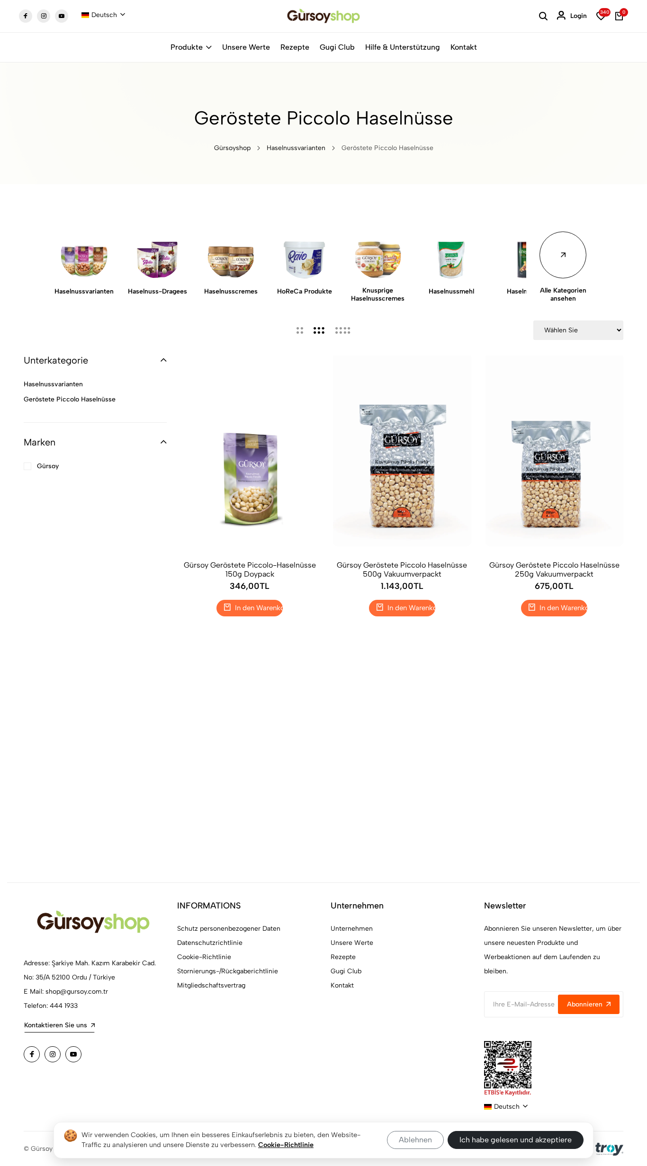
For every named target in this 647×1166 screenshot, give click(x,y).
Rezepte (294, 47)
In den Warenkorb (258, 608)
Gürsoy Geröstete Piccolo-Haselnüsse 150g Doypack (250, 570)
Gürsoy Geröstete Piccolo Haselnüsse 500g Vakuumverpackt (402, 570)
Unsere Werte (246, 47)
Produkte (187, 47)
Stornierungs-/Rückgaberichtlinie (227, 971)
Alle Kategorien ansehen (563, 294)
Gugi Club (337, 47)
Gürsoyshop (232, 148)
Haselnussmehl (451, 291)
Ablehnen (415, 1139)
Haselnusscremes (231, 291)
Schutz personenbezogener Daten (228, 929)
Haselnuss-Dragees (157, 291)
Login (578, 16)
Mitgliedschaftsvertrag (211, 985)
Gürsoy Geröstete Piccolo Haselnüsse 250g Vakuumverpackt (554, 570)
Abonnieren (584, 1004)
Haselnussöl (525, 291)
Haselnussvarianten (296, 148)
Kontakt (463, 47)
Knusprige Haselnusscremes (377, 294)
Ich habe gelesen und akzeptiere (515, 1139)
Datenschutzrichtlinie (210, 943)
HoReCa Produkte (304, 291)
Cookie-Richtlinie (204, 957)
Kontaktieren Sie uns (55, 1025)
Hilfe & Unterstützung (402, 47)
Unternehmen (352, 929)
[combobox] (103, 15)
